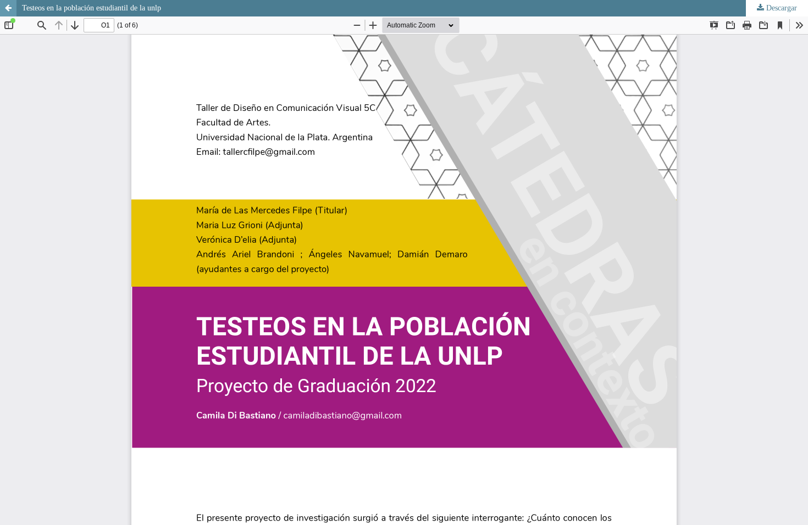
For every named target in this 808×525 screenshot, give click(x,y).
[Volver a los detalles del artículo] (8, 8)
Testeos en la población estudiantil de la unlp (91, 8)
